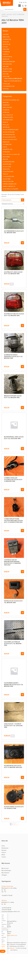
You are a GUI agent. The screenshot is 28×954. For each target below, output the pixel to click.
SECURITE (5, 164)
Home (4, 14)
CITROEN (5, 39)
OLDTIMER (6, 144)
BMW (4, 37)
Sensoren (5, 166)
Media (3, 854)
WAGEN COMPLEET (8, 186)
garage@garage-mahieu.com (9, 935)
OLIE (4, 147)
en (25, 2)
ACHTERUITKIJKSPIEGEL (9, 100)
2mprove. (12, 948)
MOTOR (5, 127)
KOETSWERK (6, 120)
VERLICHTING (6, 181)
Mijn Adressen (5, 873)
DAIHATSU (6, 44)
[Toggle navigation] (19, 5)
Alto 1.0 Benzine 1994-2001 (12, 78)
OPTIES (5, 152)
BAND (4, 102)
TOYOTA (5, 84)
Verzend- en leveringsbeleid (18, 944)
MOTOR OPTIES (7, 132)
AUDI (4, 34)
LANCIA (5, 54)
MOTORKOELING (7, 134)
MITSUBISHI (6, 64)
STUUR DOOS (6, 171)
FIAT (4, 47)
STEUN (5, 169)
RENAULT (5, 71)
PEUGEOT (5, 69)
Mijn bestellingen (6, 870)
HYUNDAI (5, 51)
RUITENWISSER (7, 161)
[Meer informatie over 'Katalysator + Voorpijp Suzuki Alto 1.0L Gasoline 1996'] (12, 735)
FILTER (4, 112)
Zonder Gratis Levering (9, 189)
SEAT (4, 74)
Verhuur (4, 852)
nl (21, 2)
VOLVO (5, 88)
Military (5, 124)
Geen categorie (7, 115)
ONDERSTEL (6, 149)
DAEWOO (5, 105)
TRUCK (5, 174)
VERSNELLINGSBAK (8, 184)
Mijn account (5, 868)
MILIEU (5, 122)
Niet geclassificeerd (8, 137)
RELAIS (5, 157)
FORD (4, 49)
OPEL (4, 66)
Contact (4, 857)
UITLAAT (5, 179)
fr (23, 2)
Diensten (4, 850)
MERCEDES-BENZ (7, 61)
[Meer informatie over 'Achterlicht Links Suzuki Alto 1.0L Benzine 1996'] (11, 284)
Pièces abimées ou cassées (10, 154)
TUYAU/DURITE (7, 176)
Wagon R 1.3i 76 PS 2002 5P (11, 81)
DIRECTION (6, 107)
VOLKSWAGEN (7, 86)
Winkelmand (5, 848)
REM (4, 159)
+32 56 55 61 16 (7, 931)
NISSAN (5, 142)
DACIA (4, 42)
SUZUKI (9, 14)
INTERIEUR (6, 117)
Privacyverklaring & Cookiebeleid (11, 942)
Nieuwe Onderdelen (8, 139)
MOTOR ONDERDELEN (9, 129)
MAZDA (5, 59)
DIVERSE (5, 110)
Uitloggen (4, 875)
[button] (22, 242)
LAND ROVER (6, 56)
